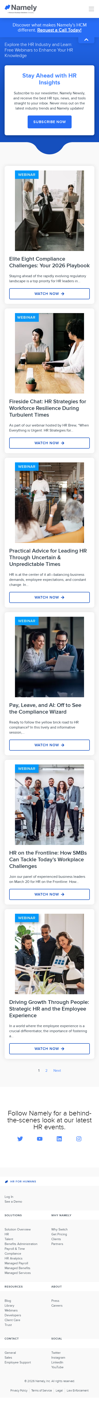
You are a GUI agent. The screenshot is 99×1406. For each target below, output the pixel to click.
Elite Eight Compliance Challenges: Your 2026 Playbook (49, 262)
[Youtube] (40, 1138)
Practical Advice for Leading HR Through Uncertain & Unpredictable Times (48, 557)
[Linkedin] (59, 1138)
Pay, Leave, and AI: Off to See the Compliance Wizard (45, 708)
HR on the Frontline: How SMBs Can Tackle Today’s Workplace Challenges (48, 860)
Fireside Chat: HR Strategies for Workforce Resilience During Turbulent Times (47, 408)
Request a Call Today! (59, 30)
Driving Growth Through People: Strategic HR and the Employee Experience (49, 1009)
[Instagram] (79, 1138)
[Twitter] (20, 1138)
